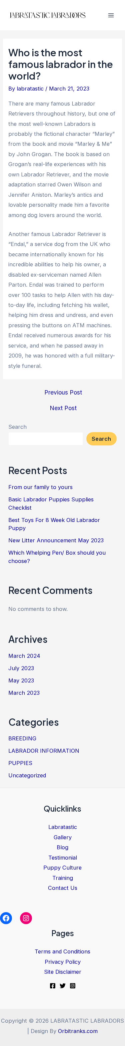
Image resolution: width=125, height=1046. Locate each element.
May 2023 (21, 680)
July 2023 (21, 668)
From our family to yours (40, 487)
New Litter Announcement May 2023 (56, 540)
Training (62, 878)
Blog (62, 847)
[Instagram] (73, 986)
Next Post (63, 408)
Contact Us (62, 888)
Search (17, 426)
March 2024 (24, 656)
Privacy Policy (63, 961)
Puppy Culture (62, 867)
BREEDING (22, 738)
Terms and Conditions (62, 951)
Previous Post (63, 392)
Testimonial (62, 857)
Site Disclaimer (62, 971)
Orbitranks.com (78, 1031)
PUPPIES (20, 763)
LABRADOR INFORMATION (43, 750)
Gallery (63, 837)
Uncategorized (27, 775)
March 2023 (24, 692)
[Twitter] (63, 986)
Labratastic (62, 827)
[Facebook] (53, 986)
